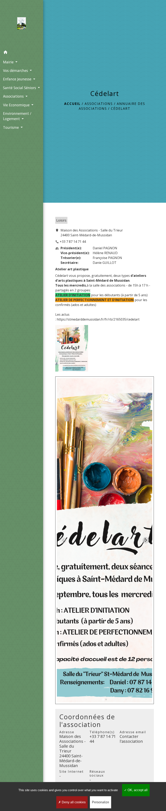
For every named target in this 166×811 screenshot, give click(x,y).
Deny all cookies (73, 802)
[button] (21, 53)
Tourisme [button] (11, 127)
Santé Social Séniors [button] (20, 87)
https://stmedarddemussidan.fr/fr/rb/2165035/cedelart (98, 319)
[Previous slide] (63, 540)
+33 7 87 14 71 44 (73, 241)
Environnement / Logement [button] (17, 116)
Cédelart (120, 108)
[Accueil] (21, 24)
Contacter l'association (131, 739)
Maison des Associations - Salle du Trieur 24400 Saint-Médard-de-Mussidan (92, 232)
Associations (99, 103)
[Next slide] (146, 540)
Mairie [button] (9, 62)
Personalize (100, 802)
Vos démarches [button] (16, 70)
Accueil (72, 103)
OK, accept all (137, 790)
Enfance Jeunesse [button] (17, 79)
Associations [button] (14, 96)
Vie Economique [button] (17, 104)
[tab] (103, 699)
